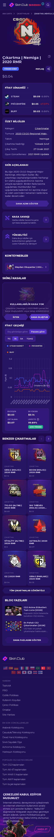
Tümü (30, 338)
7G (9, 338)
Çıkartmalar (23, 14)
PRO (5, 690)
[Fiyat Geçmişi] (27, 87)
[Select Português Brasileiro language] (37, 668)
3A (21, 338)
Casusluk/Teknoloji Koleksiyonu (18, 732)
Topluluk (6, 685)
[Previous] (41, 439)
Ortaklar (6, 709)
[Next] (49, 439)
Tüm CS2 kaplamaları (13, 764)
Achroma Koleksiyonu (13, 747)
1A (15, 338)
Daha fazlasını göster (27, 640)
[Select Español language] (11, 668)
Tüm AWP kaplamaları (14, 779)
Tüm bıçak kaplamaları (14, 784)
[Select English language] (5, 668)
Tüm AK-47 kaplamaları (14, 769)
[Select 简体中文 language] (13, 672)
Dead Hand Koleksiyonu (15, 737)
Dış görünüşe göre (18, 331)
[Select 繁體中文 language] (19, 672)
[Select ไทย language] (35, 672)
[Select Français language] (21, 668)
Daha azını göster (27, 203)
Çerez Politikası (10, 705)
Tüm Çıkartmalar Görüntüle (27, 590)
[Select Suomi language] (40, 672)
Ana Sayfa (7, 14)
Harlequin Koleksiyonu (14, 752)
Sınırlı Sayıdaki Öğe (12, 742)
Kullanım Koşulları (11, 700)
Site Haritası (8, 714)
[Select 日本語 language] (24, 672)
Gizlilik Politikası (10, 695)
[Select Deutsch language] (16, 668)
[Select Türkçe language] (43, 668)
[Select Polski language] (32, 668)
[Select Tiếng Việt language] (48, 668)
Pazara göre (38, 331)
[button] (15, 461)
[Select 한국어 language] (29, 672)
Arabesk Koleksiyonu (13, 727)
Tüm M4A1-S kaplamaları (15, 774)
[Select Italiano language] (27, 668)
